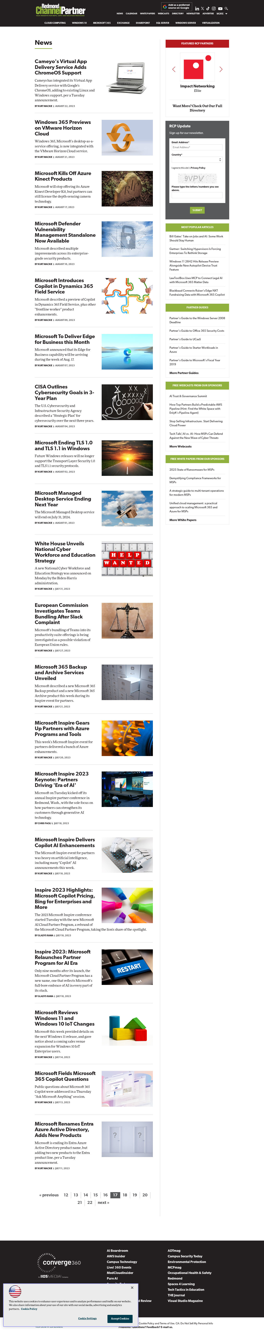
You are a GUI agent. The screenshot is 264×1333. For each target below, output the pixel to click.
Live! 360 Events (119, 1267)
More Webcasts (180, 446)
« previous (49, 1195)
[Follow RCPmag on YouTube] (220, 9)
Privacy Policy (198, 168)
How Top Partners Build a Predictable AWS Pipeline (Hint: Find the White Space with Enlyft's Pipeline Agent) (195, 408)
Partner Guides (197, 307)
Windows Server (185, 23)
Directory (178, 14)
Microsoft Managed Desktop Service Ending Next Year (63, 499)
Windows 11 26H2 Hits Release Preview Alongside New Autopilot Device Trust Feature (194, 265)
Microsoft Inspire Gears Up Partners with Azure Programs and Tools (62, 729)
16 (105, 1195)
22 (89, 1203)
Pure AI (112, 1278)
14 (85, 1195)
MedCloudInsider (120, 1273)
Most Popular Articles (197, 227)
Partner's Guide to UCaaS (185, 339)
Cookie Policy (146, 1323)
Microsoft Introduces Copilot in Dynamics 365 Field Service (64, 286)
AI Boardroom (117, 1251)
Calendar (131, 14)
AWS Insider (116, 1256)
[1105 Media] (53, 1277)
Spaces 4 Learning (181, 1284)
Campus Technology (122, 1262)
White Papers (147, 14)
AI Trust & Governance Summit (188, 396)
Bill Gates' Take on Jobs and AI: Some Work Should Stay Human (196, 238)
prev (173, 69)
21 (79, 1203)
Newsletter (193, 14)
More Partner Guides (183, 373)
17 (115, 1195)
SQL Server (162, 23)
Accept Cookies (120, 1319)
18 (125, 1195)
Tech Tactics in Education (186, 1290)
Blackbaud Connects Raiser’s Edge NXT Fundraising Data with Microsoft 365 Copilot (197, 292)
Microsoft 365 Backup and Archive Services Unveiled (61, 673)
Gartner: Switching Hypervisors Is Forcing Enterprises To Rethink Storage (195, 251)
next (221, 69)
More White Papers (182, 520)
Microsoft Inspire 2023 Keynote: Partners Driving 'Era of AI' (62, 780)
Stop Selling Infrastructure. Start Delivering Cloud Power (196, 423)
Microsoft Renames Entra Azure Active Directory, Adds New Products (64, 1130)
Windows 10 (79, 23)
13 (76, 1195)
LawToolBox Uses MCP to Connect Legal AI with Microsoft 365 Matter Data (195, 280)
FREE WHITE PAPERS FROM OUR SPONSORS (197, 459)
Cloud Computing (55, 23)
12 (66, 1195)
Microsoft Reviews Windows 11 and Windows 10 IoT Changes (65, 1018)
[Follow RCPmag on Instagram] (214, 9)
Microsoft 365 (102, 23)
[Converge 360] (59, 1263)
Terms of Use (167, 1323)
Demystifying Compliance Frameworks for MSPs (195, 480)
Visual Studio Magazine (185, 1301)
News (120, 14)
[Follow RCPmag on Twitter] (202, 9)
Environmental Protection (187, 1262)
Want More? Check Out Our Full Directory (197, 108)
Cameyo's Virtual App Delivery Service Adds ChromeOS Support (61, 67)
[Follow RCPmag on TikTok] (208, 9)
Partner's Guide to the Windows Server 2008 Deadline (197, 320)
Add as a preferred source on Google (179, 6)
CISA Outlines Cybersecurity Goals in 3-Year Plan (64, 393)
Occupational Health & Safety (189, 1273)
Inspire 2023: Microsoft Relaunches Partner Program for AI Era (62, 958)
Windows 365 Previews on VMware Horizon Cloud (63, 128)
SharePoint (143, 23)
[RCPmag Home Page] (60, 11)
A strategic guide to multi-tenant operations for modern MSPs (196, 493)
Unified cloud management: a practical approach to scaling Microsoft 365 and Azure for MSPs (193, 507)
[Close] (132, 1287)
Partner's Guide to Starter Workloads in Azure (193, 350)
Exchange (123, 23)
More (220, 14)
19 (135, 1195)
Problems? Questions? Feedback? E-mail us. (146, 1327)
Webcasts (163, 14)
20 (144, 1195)
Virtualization (211, 23)
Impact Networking (197, 86)
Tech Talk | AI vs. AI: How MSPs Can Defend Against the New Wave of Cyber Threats (196, 436)
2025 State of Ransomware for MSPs (191, 470)
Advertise (208, 14)
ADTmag (174, 1251)
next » (103, 1203)
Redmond (175, 1278)
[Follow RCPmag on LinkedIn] (197, 9)
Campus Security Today (185, 1256)
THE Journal (176, 1295)
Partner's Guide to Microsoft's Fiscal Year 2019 (194, 362)
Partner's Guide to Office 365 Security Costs (196, 331)
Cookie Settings (87, 1318)
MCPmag (174, 1267)
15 (95, 1195)
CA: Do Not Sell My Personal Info (194, 1323)
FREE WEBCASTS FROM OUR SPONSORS (197, 385)
